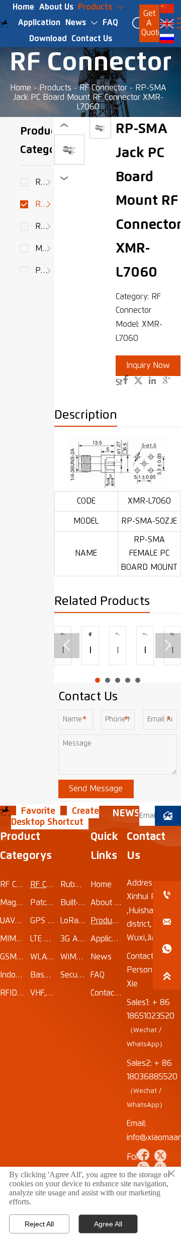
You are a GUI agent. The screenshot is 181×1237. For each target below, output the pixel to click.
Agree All (108, 1224)
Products (55, 88)
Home (20, 88)
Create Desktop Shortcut (55, 817)
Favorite (38, 811)
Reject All (39, 1224)
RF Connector (103, 88)
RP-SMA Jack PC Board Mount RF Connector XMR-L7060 (89, 97)
